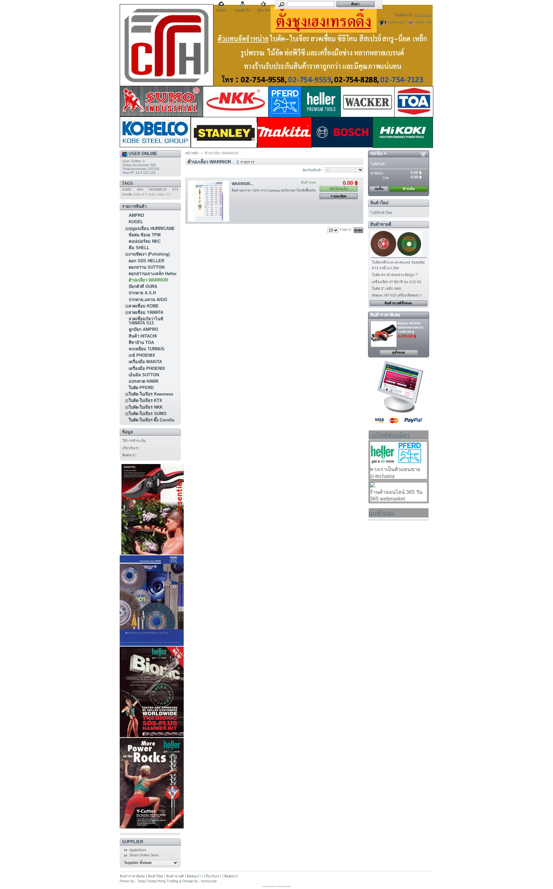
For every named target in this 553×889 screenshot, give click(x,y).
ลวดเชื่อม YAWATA (146, 312)
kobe (152, 194)
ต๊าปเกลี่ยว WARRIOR (148, 280)
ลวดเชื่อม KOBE (144, 306)
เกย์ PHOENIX (142, 355)
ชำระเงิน (409, 189)
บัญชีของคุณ (396, 22)
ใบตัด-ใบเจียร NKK (146, 407)
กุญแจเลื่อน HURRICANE (152, 228)
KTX (175, 189)
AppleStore (137, 850)
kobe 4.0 (140, 194)
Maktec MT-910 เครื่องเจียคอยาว (397, 295)
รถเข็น (376, 153)
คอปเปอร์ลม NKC (145, 241)
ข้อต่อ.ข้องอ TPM (145, 234)
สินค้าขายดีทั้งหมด (398, 303)
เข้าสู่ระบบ (423, 15)
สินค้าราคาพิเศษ (385, 315)
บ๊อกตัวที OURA (143, 286)
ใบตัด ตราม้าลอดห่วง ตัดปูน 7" (395, 275)
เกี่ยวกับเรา (130, 448)
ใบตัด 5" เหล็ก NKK (386, 288)
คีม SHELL (139, 247)
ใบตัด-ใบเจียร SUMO (147, 413)
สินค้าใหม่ (379, 202)
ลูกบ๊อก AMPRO (143, 329)
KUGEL (136, 221)
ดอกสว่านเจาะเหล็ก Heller (153, 273)
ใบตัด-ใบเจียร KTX (145, 400)
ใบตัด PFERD (141, 387)
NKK (140, 189)
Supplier (132, 841)
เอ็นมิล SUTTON (144, 374)
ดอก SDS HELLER (146, 260)
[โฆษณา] (398, 412)
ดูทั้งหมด (398, 352)
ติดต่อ (221, 10)
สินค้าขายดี (380, 224)
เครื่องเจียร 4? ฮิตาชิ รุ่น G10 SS (396, 282)
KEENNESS (158, 189)
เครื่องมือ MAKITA (145, 361)
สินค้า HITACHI (143, 336)
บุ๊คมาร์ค (263, 10)
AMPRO (136, 215)
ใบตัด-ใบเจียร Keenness (151, 394)
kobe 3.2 (164, 194)
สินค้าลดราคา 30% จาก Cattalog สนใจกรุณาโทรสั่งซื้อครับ (274, 190)
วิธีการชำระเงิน (134, 441)
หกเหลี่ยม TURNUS (146, 349)
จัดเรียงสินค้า (312, 170)
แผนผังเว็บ (242, 10)
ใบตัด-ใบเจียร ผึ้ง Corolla (151, 420)
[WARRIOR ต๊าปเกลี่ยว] (208, 201)
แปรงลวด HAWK (144, 381)
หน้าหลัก (192, 153)
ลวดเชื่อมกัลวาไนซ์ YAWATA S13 (146, 320)
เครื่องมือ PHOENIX (147, 368)
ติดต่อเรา (129, 455)
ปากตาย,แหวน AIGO (148, 299)
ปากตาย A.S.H (142, 292)
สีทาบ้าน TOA (141, 342)
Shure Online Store (144, 855)
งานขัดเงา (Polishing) (149, 254)
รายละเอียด (339, 196)
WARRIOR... (242, 184)
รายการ (345, 230)
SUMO (127, 189)
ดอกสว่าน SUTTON (146, 267)
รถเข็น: (420, 22)
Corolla (127, 194)
